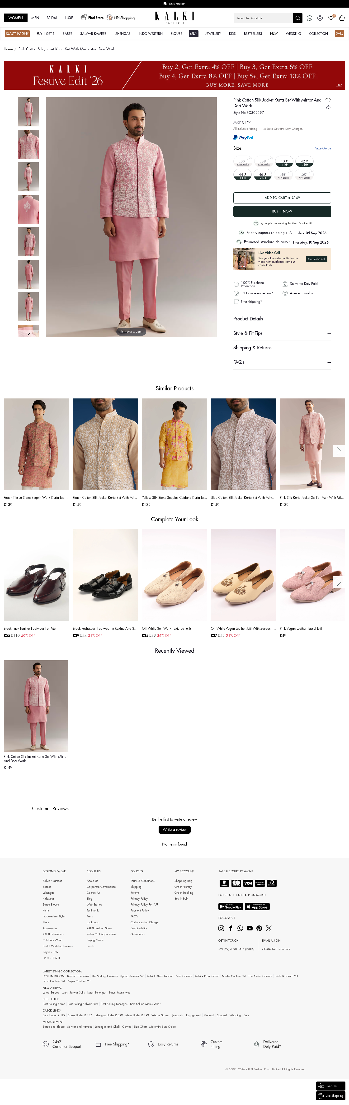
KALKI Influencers (53, 934)
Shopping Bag (183, 880)
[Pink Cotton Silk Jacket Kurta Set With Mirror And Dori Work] (28, 111)
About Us (92, 880)
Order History (183, 886)
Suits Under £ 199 (54, 1015)
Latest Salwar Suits (73, 992)
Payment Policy (140, 910)
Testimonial (93, 910)
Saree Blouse (51, 904)
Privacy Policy (139, 898)
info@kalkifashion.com (276, 949)
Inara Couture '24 (54, 981)
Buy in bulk (181, 898)
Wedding (235, 1015)
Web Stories (94, 904)
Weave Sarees (160, 1015)
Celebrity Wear (52, 940)
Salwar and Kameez (79, 1026)
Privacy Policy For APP (144, 904)
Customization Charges (145, 922)
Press (90, 916)
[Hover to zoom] (131, 217)
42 (303, 161)
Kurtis (46, 910)
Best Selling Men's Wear (145, 1004)
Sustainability (139, 928)
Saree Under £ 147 (80, 1015)
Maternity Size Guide (162, 1026)
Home (8, 49)
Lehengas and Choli (107, 1026)
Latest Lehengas (97, 992)
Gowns (126, 1026)
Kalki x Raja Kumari (207, 976)
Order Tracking (183, 892)
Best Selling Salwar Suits (83, 1004)
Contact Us (93, 892)
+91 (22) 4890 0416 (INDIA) (236, 949)
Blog (89, 898)
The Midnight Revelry (105, 976)
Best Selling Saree (54, 1004)
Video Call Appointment (101, 934)
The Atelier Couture (260, 976)
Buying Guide (95, 940)
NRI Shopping (124, 18)
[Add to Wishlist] (328, 100)
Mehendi (209, 1015)
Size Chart (140, 1026)
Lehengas (48, 892)
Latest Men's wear (120, 992)
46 (261, 174)
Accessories (50, 928)
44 (241, 174)
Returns (135, 892)
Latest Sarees (51, 992)
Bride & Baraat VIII (286, 976)
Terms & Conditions (143, 880)
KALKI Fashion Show (99, 928)
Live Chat (331, 1086)
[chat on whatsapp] (309, 18)
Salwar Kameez (52, 880)
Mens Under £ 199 (137, 1015)
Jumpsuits (178, 1015)
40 (283, 161)
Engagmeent (193, 1015)
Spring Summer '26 (132, 976)
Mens (46, 922)
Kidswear (48, 898)
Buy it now (282, 211)
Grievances (138, 934)
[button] (268, 18)
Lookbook (93, 922)
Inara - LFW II (51, 958)
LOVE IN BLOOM (54, 976)
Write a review (175, 830)
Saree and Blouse (54, 1026)
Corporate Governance (101, 886)
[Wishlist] (331, 18)
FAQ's (134, 916)
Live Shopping (334, 1095)
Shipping (136, 886)
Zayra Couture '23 (78, 981)
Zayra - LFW (50, 952)
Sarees (47, 886)
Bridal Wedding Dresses (58, 946)
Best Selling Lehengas (114, 1004)
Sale (246, 1015)
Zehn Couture (183, 976)
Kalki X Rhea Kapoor (160, 976)
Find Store (96, 18)
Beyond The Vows (78, 976)
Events (90, 946)
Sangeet (222, 1015)
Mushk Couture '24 (234, 976)
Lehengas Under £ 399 (108, 1015)
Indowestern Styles (54, 916)
